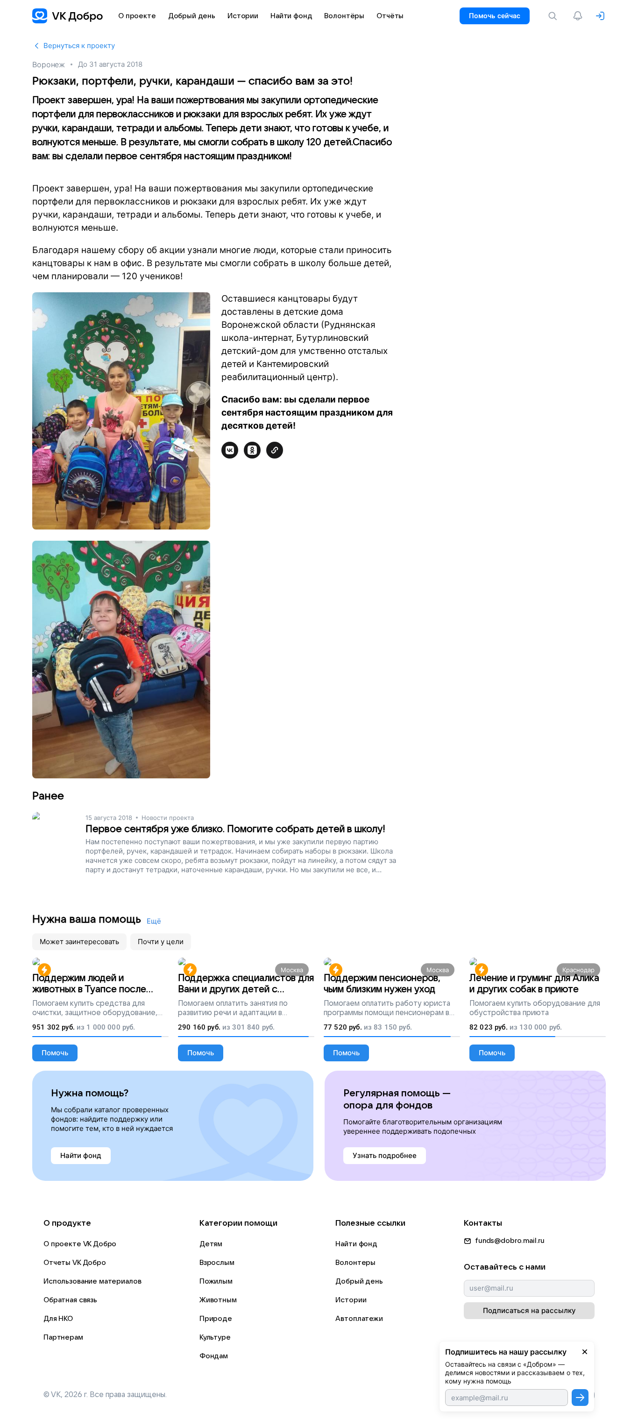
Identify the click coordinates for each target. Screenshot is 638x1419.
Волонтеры (355, 1262)
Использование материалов (92, 1281)
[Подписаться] (580, 1397)
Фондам (213, 1356)
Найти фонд (356, 1244)
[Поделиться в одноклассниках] (252, 450)
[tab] (79, 941)
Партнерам (63, 1337)
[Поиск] (554, 15)
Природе (215, 1318)
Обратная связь (70, 1300)
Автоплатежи (359, 1318)
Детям (210, 1244)
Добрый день (359, 1281)
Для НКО (58, 1318)
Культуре (215, 1337)
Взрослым (216, 1262)
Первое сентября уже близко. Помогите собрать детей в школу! (235, 829)
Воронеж (48, 64)
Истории (350, 1300)
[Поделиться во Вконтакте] (229, 450)
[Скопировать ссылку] (274, 450)
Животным (218, 1300)
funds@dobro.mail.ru (510, 1240)
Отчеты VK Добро (74, 1262)
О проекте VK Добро (79, 1244)
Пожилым (216, 1281)
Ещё (154, 921)
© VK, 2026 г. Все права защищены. (105, 1395)
